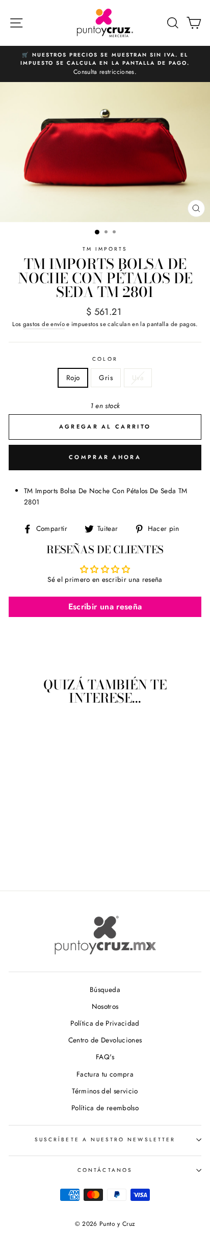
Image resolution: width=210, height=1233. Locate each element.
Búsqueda (105, 989)
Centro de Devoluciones (105, 1040)
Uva (138, 377)
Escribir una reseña (105, 606)
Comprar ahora (105, 457)
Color (104, 359)
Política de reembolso (105, 1108)
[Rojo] (33, 855)
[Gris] (45, 855)
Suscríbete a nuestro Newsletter (105, 1139)
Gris (105, 377)
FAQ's (105, 1057)
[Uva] (57, 855)
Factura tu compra (105, 1074)
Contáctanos (105, 1170)
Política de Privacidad (104, 1023)
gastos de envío (44, 324)
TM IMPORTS (105, 249)
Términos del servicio (105, 1091)
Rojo (73, 377)
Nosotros (105, 1006)
